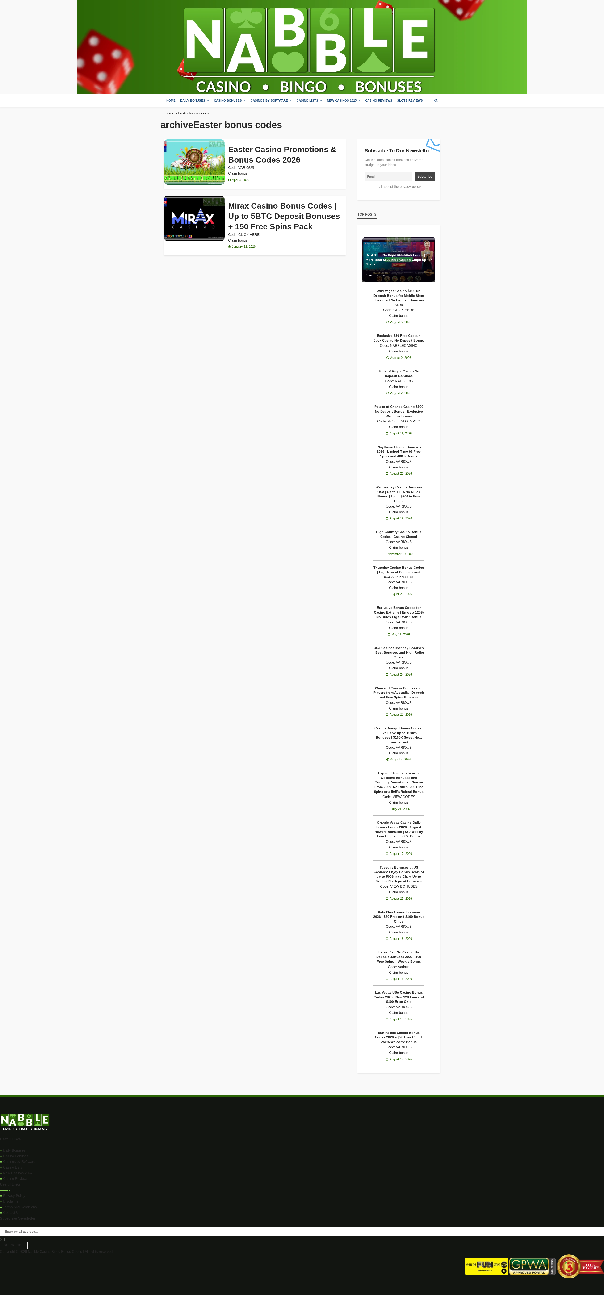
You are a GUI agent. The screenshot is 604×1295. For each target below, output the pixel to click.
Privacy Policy (13, 1196)
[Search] (436, 100)
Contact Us (11, 1213)
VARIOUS (246, 168)
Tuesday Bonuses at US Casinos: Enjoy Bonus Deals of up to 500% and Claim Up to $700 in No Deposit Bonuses (399, 874)
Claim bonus (237, 173)
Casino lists (307, 100)
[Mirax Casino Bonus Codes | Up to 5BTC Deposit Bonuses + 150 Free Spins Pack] (194, 218)
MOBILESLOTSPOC (403, 421)
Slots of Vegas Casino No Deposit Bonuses (398, 373)
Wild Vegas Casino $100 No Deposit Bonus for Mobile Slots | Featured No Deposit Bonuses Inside (398, 298)
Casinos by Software (269, 100)
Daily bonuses (192, 100)
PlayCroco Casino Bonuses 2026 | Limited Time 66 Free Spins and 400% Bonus (399, 451)
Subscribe (14, 1245)
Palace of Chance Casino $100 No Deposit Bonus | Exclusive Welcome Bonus (398, 411)
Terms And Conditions (19, 1207)
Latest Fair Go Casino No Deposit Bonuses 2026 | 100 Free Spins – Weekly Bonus (398, 956)
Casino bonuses (228, 100)
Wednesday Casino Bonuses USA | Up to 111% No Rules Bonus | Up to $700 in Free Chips (399, 494)
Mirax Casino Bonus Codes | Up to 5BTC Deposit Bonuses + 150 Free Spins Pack (284, 216)
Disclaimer (11, 1201)
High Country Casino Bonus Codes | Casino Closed (398, 534)
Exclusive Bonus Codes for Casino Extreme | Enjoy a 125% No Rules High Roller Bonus (399, 612)
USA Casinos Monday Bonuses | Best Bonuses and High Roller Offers (398, 652)
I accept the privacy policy (401, 186)
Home (171, 100)
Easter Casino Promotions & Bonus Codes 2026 (282, 154)
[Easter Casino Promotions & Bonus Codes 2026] (194, 162)
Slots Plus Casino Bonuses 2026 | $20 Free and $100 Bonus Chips (398, 916)
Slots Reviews (410, 100)
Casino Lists (12, 1167)
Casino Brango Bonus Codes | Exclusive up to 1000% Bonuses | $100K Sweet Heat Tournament (398, 735)
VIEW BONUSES (404, 886)
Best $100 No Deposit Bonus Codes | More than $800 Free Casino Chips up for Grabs (399, 259)
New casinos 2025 (342, 100)
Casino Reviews (378, 100)
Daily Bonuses (13, 1150)
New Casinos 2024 (17, 1173)
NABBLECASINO (389, 269)
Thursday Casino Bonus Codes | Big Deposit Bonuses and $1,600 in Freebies (398, 572)
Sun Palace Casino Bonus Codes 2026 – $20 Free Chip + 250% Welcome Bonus (399, 1037)
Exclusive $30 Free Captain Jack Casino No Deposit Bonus (399, 338)
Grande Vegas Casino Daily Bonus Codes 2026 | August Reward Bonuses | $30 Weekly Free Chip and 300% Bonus (399, 829)
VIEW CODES (404, 797)
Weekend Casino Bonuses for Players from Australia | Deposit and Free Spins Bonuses (398, 692)
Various (404, 967)
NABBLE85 (404, 381)
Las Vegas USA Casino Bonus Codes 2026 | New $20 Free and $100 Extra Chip (399, 996)
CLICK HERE (249, 235)
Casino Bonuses (15, 1156)
